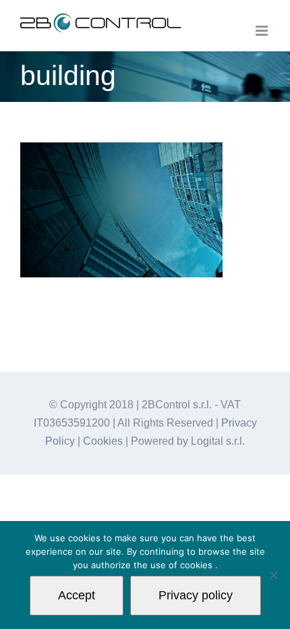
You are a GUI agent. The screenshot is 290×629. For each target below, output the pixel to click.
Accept (76, 595)
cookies (197, 564)
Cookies (103, 441)
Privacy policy (195, 595)
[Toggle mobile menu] (263, 31)
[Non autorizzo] (273, 575)
